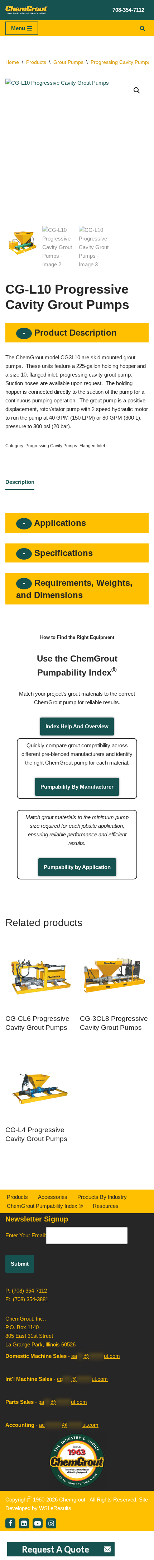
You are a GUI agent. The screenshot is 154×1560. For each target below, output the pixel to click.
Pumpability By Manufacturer (77, 787)
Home (12, 62)
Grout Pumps (68, 62)
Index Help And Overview (77, 726)
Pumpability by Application (77, 867)
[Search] (142, 28)
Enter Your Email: (25, 1235)
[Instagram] (51, 1523)
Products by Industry (102, 1197)
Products (36, 62)
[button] (136, 90)
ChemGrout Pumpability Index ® (45, 1206)
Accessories (52, 1197)
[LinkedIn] (24, 1523)
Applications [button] (59, 523)
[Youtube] (38, 1523)
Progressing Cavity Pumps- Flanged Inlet (65, 445)
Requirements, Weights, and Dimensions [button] (74, 589)
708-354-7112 (128, 10)
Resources (106, 1206)
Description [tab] (19, 482)
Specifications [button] (62, 553)
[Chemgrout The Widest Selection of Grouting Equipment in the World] (26, 10)
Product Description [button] (74, 332)
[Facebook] (10, 1523)
